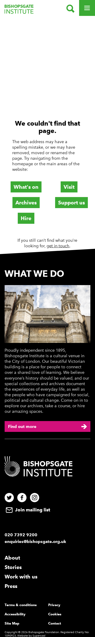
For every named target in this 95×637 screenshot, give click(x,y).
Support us (71, 203)
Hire (26, 218)
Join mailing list (32, 510)
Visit (69, 187)
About (12, 558)
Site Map (12, 623)
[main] (47, 136)
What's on (26, 187)
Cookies (54, 614)
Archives (26, 203)
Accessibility (15, 614)
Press (11, 586)
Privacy (54, 605)
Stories (13, 567)
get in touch (58, 245)
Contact (54, 623)
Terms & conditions (21, 605)
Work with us (21, 577)
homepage (22, 163)
